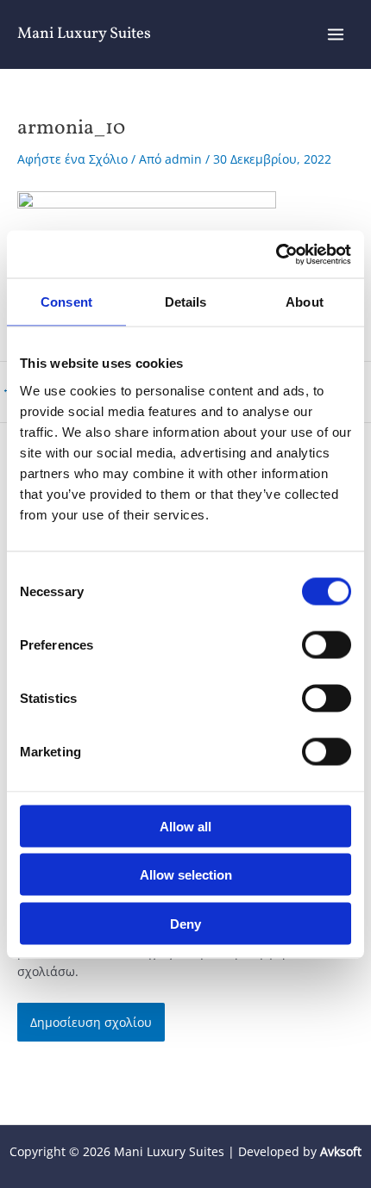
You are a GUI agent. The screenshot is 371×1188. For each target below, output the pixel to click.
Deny (185, 923)
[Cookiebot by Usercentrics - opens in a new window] (275, 254)
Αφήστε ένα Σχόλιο (72, 159)
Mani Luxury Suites (84, 34)
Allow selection (186, 875)
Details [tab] (186, 302)
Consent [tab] (66, 302)
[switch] (326, 644)
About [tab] (305, 302)
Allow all (185, 825)
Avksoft (341, 1151)
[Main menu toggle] (336, 34)
